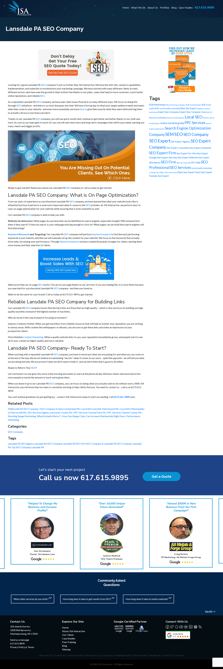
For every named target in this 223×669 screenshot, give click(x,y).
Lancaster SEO (106, 655)
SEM (169, 134)
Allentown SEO (46, 655)
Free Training (69, 642)
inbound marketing (157, 117)
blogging (200, 108)
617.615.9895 (204, 7)
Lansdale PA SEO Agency (21, 443)
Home (125, 7)
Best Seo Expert (188, 108)
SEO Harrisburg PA (184, 163)
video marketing (170, 172)
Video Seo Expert (185, 172)
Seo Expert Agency (180, 141)
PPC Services (195, 122)
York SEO (168, 655)
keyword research (101, 234)
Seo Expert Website (188, 157)
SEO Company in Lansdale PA (101, 443)
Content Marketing (33, 337)
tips (162, 172)
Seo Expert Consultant (178, 147)
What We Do (138, 7)
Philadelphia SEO (123, 655)
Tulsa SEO (179, 655)
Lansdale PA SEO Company (48, 443)
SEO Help (196, 162)
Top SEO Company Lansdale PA (27, 447)
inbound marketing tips (175, 118)
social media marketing (201, 168)
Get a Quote (161, 476)
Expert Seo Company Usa (192, 112)
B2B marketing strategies (175, 105)
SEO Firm (168, 162)
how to (83, 109)
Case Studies (186, 7)
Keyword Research (18, 234)
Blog (174, 7)
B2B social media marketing (167, 108)
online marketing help (172, 123)
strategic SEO (154, 172)
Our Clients (68, 634)
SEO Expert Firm (162, 153)
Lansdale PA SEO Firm (74, 443)
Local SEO (194, 116)
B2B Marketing (157, 104)
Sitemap (66, 649)
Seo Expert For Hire (186, 153)
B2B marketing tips (193, 105)
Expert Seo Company (168, 112)
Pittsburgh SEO (140, 655)
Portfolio (164, 7)
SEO (43, 84)
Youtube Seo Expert (159, 175)
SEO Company (15, 431)
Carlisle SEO (61, 655)
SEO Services (180, 167)
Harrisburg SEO (76, 655)
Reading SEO (156, 655)
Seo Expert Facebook (200, 147)
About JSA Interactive (73, 631)
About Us (152, 7)
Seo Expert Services (167, 157)
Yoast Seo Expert (203, 172)
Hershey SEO (91, 655)
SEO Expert (160, 140)
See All (209, 611)
